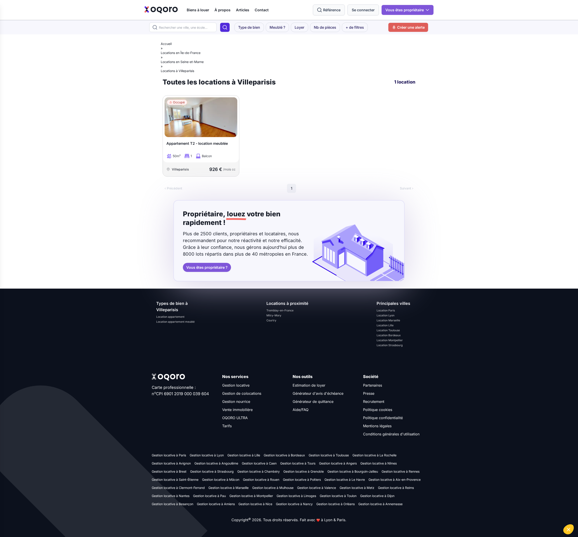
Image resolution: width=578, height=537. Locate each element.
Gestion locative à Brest (169, 471)
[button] (568, 529)
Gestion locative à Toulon (338, 496)
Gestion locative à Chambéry (258, 471)
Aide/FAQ (300, 409)
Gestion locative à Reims (396, 488)
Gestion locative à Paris (169, 455)
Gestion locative (235, 385)
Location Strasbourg (390, 345)
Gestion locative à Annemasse (380, 504)
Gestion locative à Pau (209, 496)
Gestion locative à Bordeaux (284, 455)
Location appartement (170, 316)
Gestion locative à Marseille (228, 488)
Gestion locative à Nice (255, 504)
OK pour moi (557, 514)
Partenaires (372, 385)
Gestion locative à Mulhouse (273, 488)
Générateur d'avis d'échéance (318, 393)
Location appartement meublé (175, 321)
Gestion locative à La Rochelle (374, 455)
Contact (262, 10)
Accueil (166, 44)
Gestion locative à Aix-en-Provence (394, 479)
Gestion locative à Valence (316, 488)
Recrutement (373, 401)
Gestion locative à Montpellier (251, 496)
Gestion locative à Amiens (216, 504)
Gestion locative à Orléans (335, 504)
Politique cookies (377, 409)
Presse (368, 393)
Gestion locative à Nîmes (378, 463)
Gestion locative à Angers (338, 463)
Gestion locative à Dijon (377, 496)
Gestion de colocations (241, 393)
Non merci (494, 514)
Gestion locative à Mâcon (220, 479)
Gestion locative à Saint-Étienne (175, 479)
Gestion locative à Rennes (401, 471)
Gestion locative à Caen (259, 463)
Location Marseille (388, 320)
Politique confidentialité (383, 418)
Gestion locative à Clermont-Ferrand (178, 488)
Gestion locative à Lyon (207, 455)
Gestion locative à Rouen (261, 479)
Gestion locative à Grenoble (303, 471)
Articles (242, 10)
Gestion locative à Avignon (171, 463)
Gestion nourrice (236, 401)
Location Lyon (385, 315)
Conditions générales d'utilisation (391, 434)
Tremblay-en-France (280, 310)
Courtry (271, 320)
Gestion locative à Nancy (294, 504)
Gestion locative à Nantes (170, 496)
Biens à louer (198, 10)
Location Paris (386, 310)
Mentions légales (377, 426)
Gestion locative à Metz (357, 488)
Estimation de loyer (309, 385)
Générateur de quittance (313, 401)
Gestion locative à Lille (243, 455)
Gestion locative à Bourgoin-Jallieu (352, 471)
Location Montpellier (390, 340)
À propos (222, 10)
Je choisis (526, 514)
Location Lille (385, 325)
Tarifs (227, 426)
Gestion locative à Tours (297, 463)
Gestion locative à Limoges (296, 496)
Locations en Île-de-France (180, 53)
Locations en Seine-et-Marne (182, 62)
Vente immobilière (237, 409)
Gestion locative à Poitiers (302, 479)
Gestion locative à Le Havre (344, 479)
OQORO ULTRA (235, 418)
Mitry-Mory (273, 315)
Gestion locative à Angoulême (216, 463)
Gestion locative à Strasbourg (212, 471)
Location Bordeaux (389, 335)
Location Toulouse (388, 330)
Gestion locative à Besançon (172, 504)
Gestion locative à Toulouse (329, 455)
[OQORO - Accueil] (161, 10)
